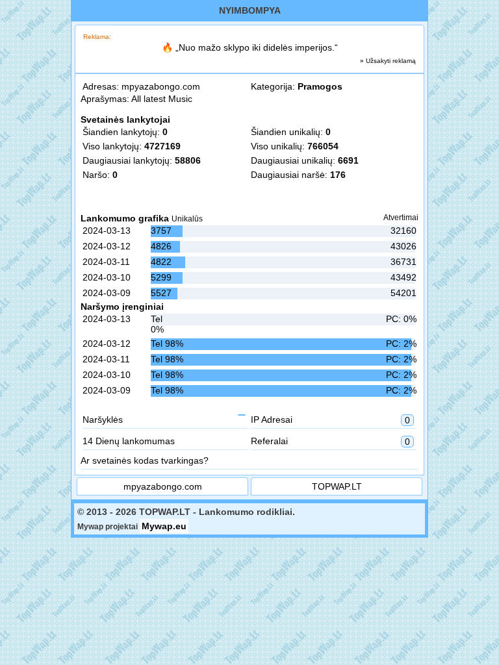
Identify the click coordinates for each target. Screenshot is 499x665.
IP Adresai (330, 419)
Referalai (330, 441)
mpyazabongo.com (161, 86)
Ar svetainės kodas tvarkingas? (145, 460)
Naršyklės (103, 419)
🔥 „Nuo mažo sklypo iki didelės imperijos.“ (250, 47)
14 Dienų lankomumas (129, 441)
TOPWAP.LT (337, 486)
